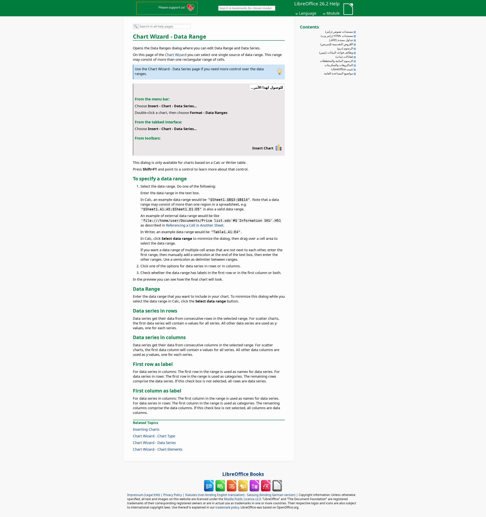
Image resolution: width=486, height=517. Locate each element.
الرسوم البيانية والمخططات (336, 61)
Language (307, 13)
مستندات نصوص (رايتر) (339, 31)
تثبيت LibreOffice (342, 69)
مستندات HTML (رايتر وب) (337, 36)
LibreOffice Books (243, 474)
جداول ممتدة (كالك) (341, 40)
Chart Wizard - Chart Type (154, 435)
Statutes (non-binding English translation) (215, 495)
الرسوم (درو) (345, 48)
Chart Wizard (175, 54)
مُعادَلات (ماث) (344, 56)
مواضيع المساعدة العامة (338, 73)
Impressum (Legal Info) (143, 495)
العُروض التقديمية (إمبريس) (336, 44)
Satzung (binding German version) (271, 495)
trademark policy (227, 507)
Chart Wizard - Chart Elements (157, 449)
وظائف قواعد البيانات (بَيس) (336, 52)
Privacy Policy (172, 495)
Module (333, 13)
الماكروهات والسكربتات (339, 65)
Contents (309, 27)
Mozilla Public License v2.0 (242, 499)
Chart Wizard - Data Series (154, 442)
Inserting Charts (146, 429)
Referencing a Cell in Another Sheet (194, 225)
